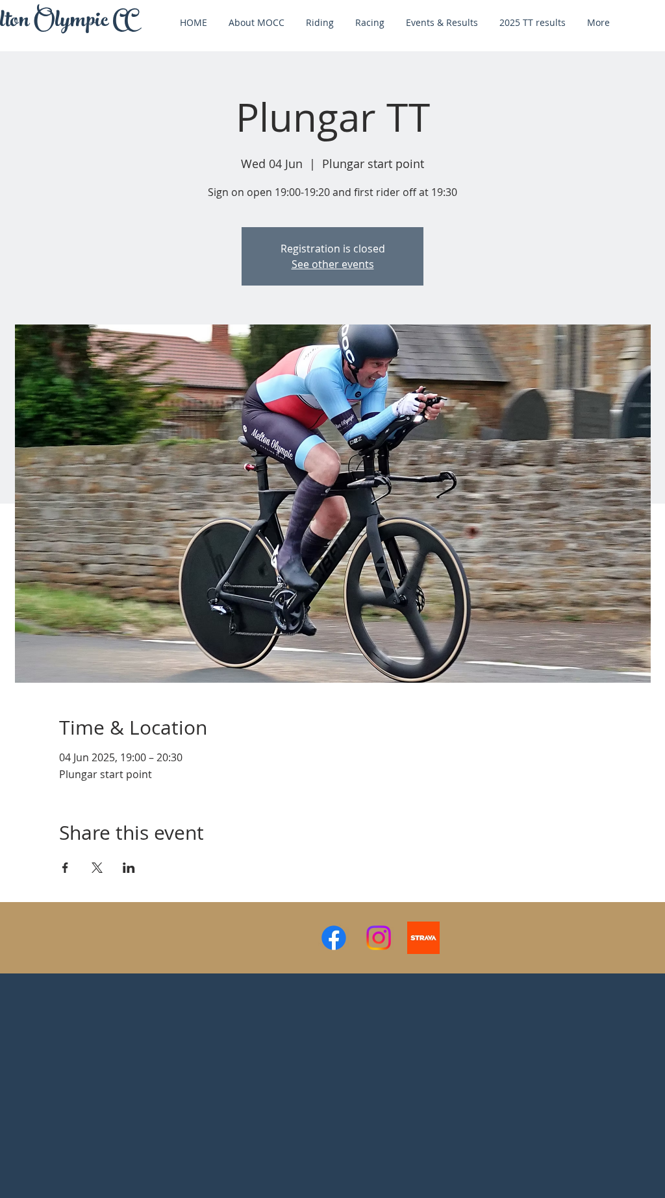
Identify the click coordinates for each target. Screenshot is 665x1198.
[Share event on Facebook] (65, 867)
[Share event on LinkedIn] (129, 867)
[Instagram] (378, 938)
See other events (333, 264)
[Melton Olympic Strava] (423, 938)
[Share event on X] (97, 867)
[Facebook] (334, 938)
